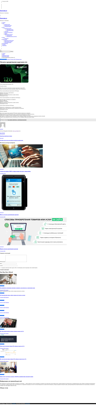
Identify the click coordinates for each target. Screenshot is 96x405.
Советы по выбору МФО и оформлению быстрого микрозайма (15, 171)
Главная (3, 22)
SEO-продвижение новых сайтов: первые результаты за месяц (12, 295)
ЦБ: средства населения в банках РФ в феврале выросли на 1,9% (13, 359)
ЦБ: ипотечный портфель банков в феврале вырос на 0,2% (12, 331)
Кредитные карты (10, 30)
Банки (3, 27)
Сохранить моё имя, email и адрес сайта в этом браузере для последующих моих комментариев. (19, 267)
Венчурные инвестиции (9, 40)
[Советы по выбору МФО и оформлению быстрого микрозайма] (21, 167)
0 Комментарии (19, 59)
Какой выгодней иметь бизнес (6, 136)
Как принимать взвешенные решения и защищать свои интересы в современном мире (17, 287)
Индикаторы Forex (8, 25)
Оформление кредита (8, 34)
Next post (1, 138)
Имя (1, 263)
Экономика (4, 45)
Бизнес (3, 37)
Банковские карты (7, 28)
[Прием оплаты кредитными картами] (33, 244)
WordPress (14, 403)
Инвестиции (4, 39)
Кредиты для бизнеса (8, 32)
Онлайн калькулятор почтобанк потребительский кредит (11, 140)
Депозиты (6, 31)
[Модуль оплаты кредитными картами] (14, 210)
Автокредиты (9, 35)
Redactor (7, 297)
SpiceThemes (27, 403)
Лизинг (5, 33)
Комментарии (2, 261)
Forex (3, 23)
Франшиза (6, 38)
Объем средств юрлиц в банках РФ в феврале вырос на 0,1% (12, 346)
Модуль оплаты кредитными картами (9, 214)
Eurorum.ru (3, 10)
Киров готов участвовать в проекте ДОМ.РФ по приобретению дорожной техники (16, 376)
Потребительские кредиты (12, 36)
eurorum (8, 59)
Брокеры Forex (7, 24)
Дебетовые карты (10, 29)
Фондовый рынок (7, 42)
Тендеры (4, 44)
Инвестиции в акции (8, 41)
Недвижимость (5, 43)
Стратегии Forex (7, 26)
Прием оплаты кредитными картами (9, 248)
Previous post (2, 133)
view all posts (2, 132)
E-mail (1, 265)
